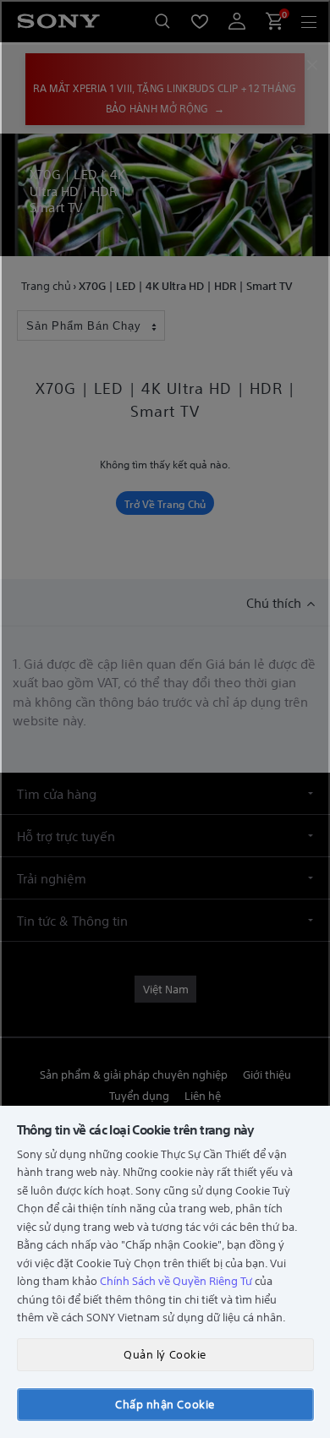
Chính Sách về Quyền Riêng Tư (176, 1280)
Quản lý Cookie (165, 1354)
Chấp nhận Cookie (164, 1404)
